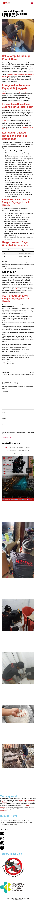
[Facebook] (2, 848)
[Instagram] (2, 843)
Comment (5, 391)
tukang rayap (18, 454)
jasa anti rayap (11, 450)
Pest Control (31, 800)
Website (4, 425)
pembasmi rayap (24, 450)
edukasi (28, 447)
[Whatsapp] (2, 838)
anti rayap (20, 447)
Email (4, 418)
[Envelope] (2, 834)
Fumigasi (4, 802)
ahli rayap (12, 447)
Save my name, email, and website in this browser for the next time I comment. (18, 433)
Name (4, 412)
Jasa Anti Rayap (23, 800)
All (6, 447)
